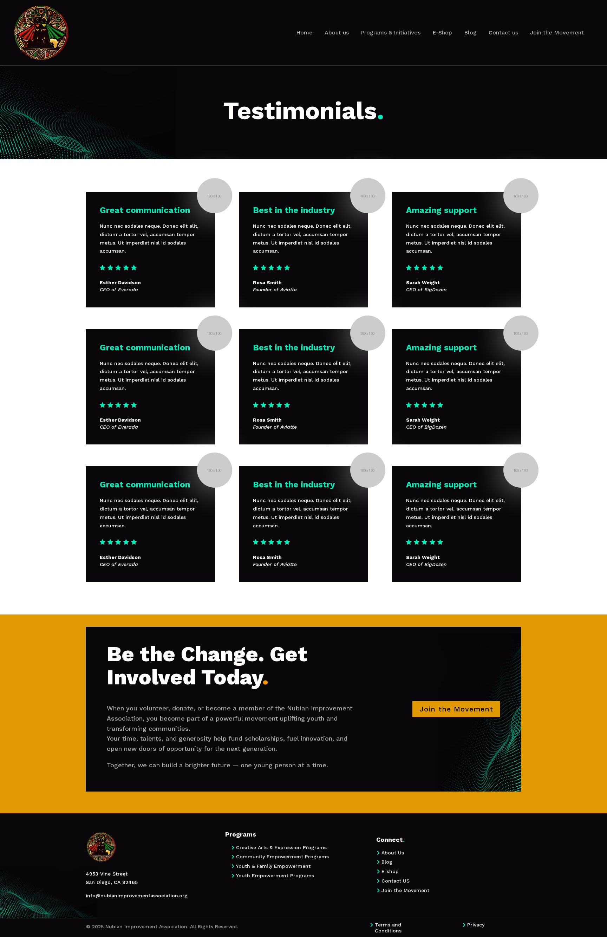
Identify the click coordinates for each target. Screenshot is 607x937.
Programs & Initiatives (390, 32)
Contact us (503, 32)
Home (304, 32)
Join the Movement (557, 32)
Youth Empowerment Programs (275, 875)
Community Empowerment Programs (282, 856)
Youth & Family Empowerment (273, 866)
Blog (470, 32)
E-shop (390, 871)
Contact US (395, 881)
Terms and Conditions (388, 927)
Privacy (475, 925)
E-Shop (442, 32)
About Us (392, 852)
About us (337, 32)
